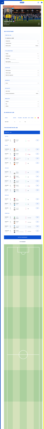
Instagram (38, 2)
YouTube (41, 2)
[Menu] (2, 2)
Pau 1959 (4, 2)
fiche (37, 140)
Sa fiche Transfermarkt (22, 237)
